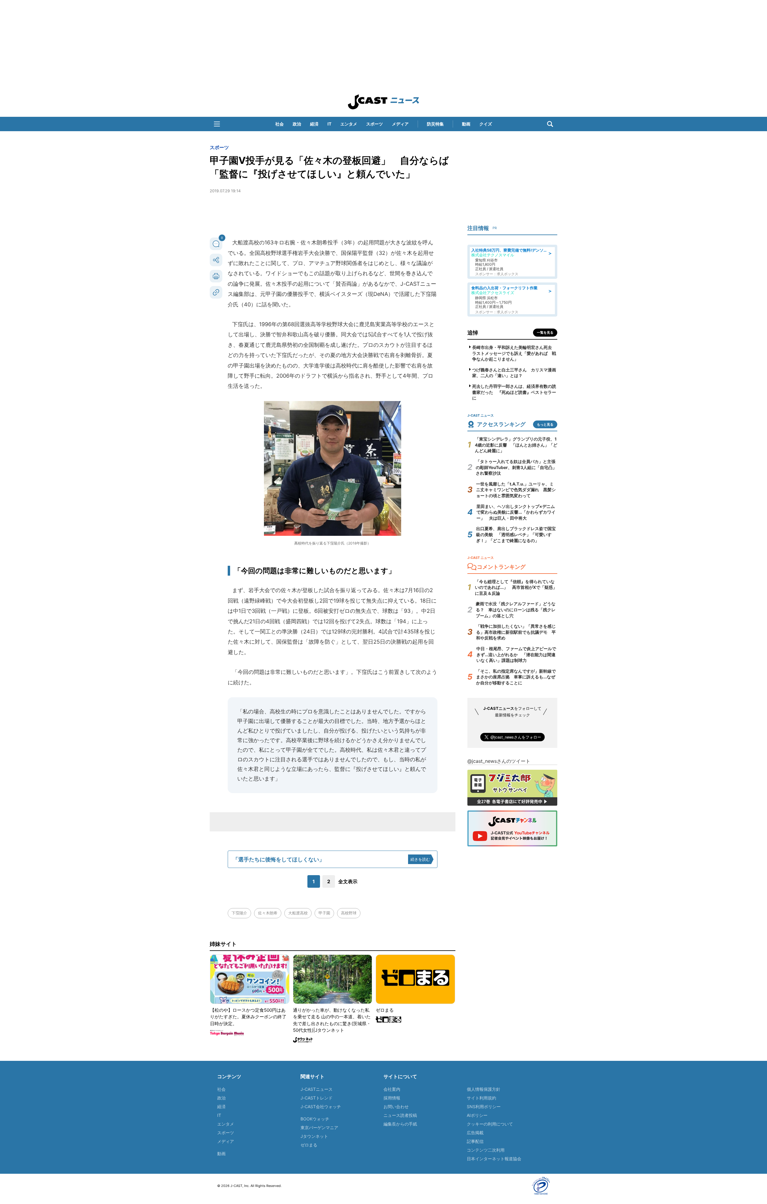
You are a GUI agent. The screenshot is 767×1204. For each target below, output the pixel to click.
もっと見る (545, 424)
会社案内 (392, 1089)
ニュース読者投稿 (400, 1115)
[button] (217, 124)
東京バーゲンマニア (319, 1127)
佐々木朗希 (267, 912)
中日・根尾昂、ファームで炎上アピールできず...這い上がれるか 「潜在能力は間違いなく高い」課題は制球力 (516, 654)
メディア (400, 123)
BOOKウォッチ (315, 1118)
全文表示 (347, 881)
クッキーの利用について (490, 1123)
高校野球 (349, 912)
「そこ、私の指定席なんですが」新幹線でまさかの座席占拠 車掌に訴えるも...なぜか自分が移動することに (516, 676)
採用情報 (392, 1097)
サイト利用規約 (481, 1097)
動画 (466, 123)
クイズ (485, 123)
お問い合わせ (396, 1106)
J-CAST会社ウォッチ (321, 1106)
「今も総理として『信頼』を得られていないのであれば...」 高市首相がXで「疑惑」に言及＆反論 (516, 587)
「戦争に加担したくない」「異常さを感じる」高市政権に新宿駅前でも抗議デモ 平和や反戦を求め (516, 632)
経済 (314, 123)
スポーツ (374, 123)
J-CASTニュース (317, 1089)
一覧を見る (545, 332)
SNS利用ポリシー (484, 1106)
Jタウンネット (314, 1136)
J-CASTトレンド (317, 1097)
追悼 (472, 332)
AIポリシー (477, 1115)
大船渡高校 (298, 912)
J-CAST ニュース (383, 102)
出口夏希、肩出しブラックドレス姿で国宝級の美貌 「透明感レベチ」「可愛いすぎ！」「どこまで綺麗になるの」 (516, 534)
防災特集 (435, 123)
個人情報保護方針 (483, 1089)
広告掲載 (475, 1132)
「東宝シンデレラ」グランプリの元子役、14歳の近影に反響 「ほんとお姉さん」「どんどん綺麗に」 (516, 444)
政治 (297, 123)
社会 (279, 123)
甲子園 (324, 912)
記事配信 (475, 1141)
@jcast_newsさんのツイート (498, 761)
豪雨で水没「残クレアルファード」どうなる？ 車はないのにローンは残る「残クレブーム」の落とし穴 (515, 609)
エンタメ (348, 123)
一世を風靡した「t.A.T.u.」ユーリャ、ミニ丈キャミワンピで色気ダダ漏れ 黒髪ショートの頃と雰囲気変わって (516, 489)
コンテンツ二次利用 (486, 1149)
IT (329, 123)
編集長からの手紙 (400, 1123)
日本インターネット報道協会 (494, 1158)
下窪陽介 (239, 912)
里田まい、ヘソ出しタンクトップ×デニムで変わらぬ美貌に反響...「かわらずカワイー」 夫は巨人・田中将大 (515, 512)
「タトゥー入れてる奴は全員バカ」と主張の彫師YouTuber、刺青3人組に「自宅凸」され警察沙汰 (516, 467)
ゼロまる (309, 1144)
